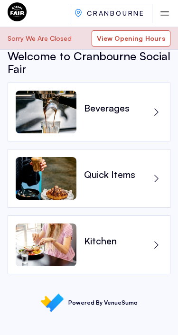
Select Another (111, 13)
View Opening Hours (131, 38)
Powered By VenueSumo (103, 302)
